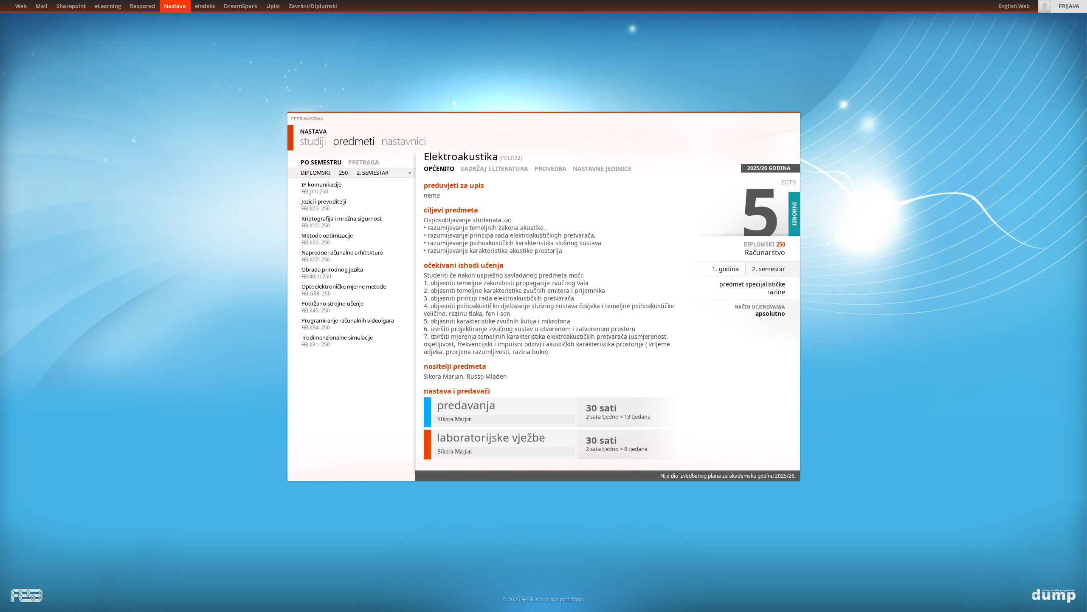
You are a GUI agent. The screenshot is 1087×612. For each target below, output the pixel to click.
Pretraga (363, 162)
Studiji (313, 142)
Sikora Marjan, (445, 376)
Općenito (439, 169)
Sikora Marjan (454, 419)
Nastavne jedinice (602, 169)
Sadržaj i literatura (494, 169)
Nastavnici (403, 142)
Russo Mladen (487, 376)
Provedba (550, 169)
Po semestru (321, 162)
